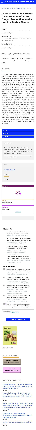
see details (18, 212)
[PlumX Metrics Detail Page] (17, 193)
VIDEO (6, 133)
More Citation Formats (11, 156)
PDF (5, 130)
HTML (6, 137)
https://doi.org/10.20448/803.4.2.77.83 (17, 54)
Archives (10, 8)
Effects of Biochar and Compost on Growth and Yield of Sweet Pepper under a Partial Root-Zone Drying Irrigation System (17, 386)
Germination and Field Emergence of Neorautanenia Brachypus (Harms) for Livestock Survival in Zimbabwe (17, 415)
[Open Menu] (2, 2)
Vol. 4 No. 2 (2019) (19, 8)
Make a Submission (18, 319)
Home (4, 8)
